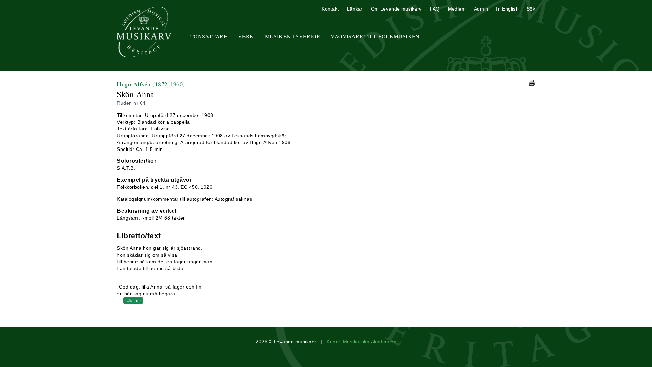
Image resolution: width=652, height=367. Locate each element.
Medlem (457, 9)
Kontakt (330, 9)
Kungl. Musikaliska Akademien (361, 341)
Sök (531, 9)
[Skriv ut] (531, 82)
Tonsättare (208, 36)
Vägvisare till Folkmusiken (375, 36)
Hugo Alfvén (151, 84)
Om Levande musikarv (396, 9)
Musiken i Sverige (292, 36)
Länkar (355, 9)
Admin (481, 9)
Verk (246, 36)
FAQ (435, 9)
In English (507, 9)
